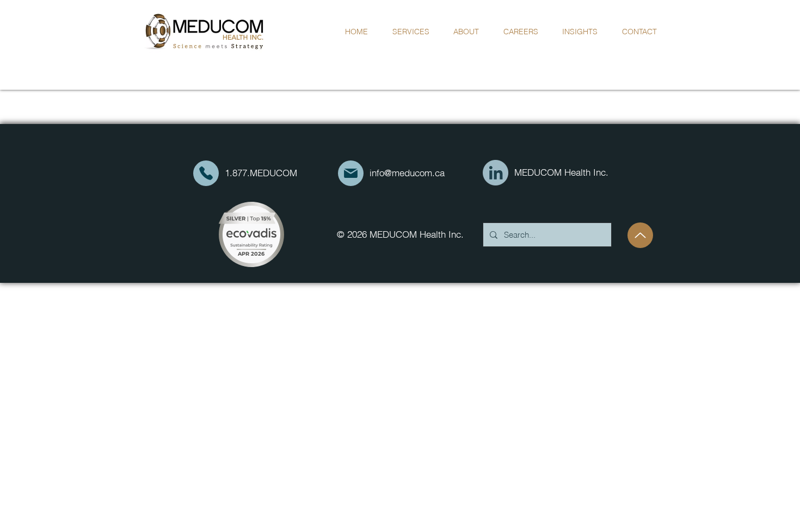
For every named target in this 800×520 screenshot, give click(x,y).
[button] (466, 31)
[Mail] (206, 173)
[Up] (640, 235)
